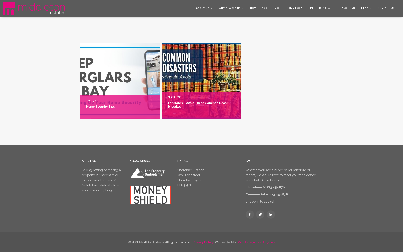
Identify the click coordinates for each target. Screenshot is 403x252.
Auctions (348, 8)
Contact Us (386, 8)
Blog (364, 8)
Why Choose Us (230, 8)
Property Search (322, 8)
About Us (202, 8)
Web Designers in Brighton (256, 242)
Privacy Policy (202, 242)
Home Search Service (265, 8)
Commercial (295, 8)
